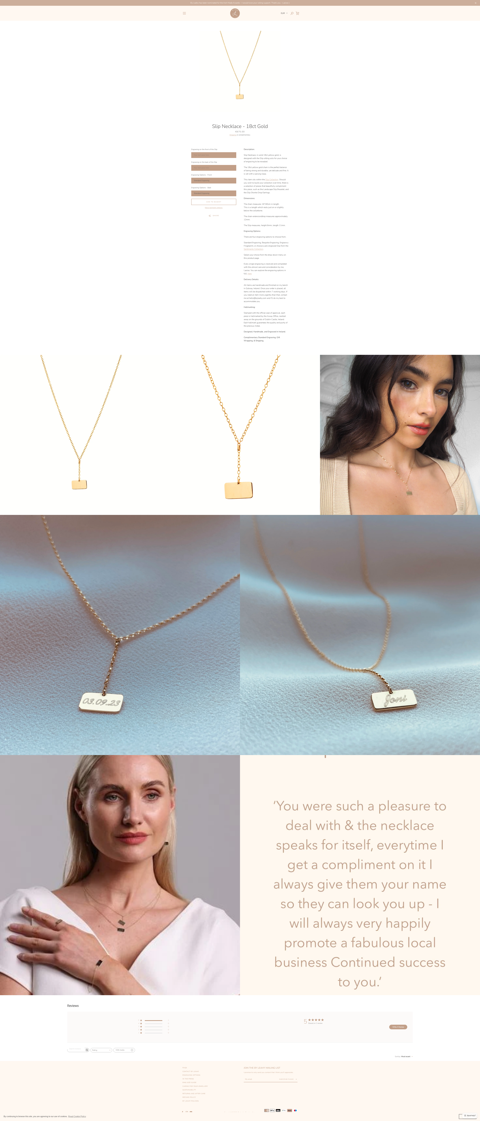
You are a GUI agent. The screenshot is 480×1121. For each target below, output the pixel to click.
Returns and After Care (193, 1094)
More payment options (213, 207)
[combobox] (101, 1050)
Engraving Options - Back (201, 187)
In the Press (188, 1079)
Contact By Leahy (190, 1071)
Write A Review (398, 1027)
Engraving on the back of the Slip (204, 162)
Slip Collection (271, 179)
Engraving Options (191, 1075)
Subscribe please (286, 1079)
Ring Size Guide (189, 1082)
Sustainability (189, 1090)
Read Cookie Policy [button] (77, 1116)
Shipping (233, 135)
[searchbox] (76, 1049)
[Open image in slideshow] (240, 71)
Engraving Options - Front (201, 175)
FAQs (184, 1068)
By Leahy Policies (190, 1101)
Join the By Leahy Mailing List (262, 1067)
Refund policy (189, 1097)
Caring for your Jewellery (195, 1086)
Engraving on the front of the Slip (204, 149)
